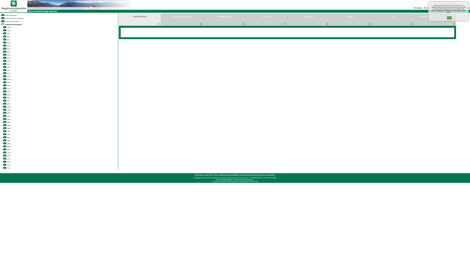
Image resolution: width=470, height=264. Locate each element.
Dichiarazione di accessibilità (228, 175)
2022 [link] (8, 37)
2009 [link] (8, 76)
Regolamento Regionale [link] (13, 24)
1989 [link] (8, 128)
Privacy (215, 175)
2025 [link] (8, 31)
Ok (449, 18)
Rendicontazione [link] (308, 16)
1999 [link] (8, 107)
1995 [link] (8, 116)
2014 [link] (8, 61)
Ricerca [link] (427, 8)
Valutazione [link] (350, 16)
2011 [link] (8, 70)
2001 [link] (8, 101)
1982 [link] (8, 144)
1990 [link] (8, 125)
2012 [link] (8, 67)
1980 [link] (8, 150)
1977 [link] (8, 159)
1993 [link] (8, 122)
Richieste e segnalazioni (267, 175)
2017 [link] (8, 52)
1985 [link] (8, 134)
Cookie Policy (207, 175)
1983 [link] (8, 141)
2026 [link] (8, 27)
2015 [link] (8, 58)
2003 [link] (8, 95)
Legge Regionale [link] (11, 15)
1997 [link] (8, 113)
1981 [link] (8, 147)
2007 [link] (8, 82)
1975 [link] (8, 165)
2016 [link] (8, 55)
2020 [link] (8, 43)
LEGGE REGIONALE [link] (140, 16)
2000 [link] (8, 104)
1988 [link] (8, 131)
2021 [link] (8, 40)
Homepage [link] (417, 8)
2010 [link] (8, 73)
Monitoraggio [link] (266, 16)
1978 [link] (8, 156)
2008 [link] (8, 79)
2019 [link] (8, 46)
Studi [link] (392, 16)
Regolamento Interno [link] (12, 21)
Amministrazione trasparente (248, 175)
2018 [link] (8, 49)
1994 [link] (8, 119)
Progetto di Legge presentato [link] (182, 16)
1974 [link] (8, 168)
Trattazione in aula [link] (224, 16)
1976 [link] (8, 162)
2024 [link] (8, 34)
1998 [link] (8, 110)
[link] (13, 12)
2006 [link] (8, 86)
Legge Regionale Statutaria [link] (14, 18)
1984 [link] (8, 137)
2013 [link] (8, 64)
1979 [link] (8, 153)
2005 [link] (8, 89)
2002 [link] (8, 98)
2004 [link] (8, 92)
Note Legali (199, 175)
